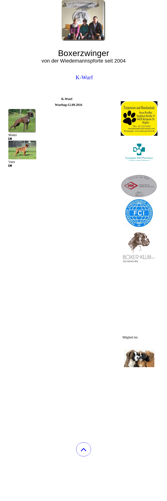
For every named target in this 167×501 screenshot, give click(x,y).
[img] (83, 20)
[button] (83, 449)
